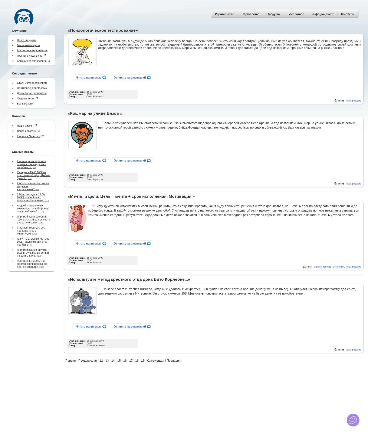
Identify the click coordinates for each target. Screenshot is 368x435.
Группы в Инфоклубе (29, 55)
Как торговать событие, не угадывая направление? (33, 186)
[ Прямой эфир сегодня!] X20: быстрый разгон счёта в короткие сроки (33, 219)
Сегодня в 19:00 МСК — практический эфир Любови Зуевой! (33, 175)
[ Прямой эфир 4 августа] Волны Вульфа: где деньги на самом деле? (33, 252)
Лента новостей (26, 131)
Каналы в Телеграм (28, 136)
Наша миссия (25, 125)
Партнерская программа (32, 88)
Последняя (174, 360)
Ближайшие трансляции (32, 61)
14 (113, 360)
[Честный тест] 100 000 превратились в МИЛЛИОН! (31, 230)
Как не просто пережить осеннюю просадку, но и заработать (31, 164)
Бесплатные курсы (28, 45)
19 (143, 360)
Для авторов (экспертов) (32, 93)
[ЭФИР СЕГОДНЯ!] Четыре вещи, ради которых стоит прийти (33, 241)
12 (101, 360)
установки (338, 266)
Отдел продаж (25, 98)
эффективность (322, 266)
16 (125, 360)
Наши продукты (26, 40)
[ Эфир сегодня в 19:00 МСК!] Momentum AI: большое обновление (33, 197)
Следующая (155, 360)
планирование (353, 100)
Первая (70, 360)
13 (107, 360)
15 (119, 360)
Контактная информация (32, 50)
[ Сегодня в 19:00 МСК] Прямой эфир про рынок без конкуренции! (32, 263)
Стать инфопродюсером (32, 83)
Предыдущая (87, 360)
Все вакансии (25, 103)
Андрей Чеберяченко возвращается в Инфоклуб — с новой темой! (33, 208)
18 (137, 360)
